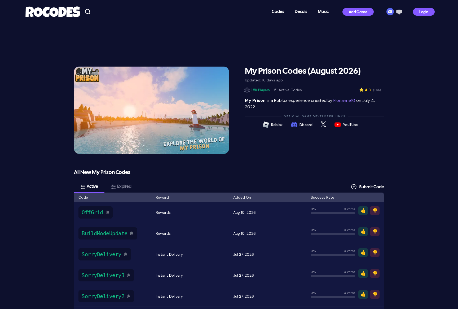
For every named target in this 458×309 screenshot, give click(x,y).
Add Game (358, 12)
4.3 (370, 90)
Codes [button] (278, 12)
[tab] (89, 187)
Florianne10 (344, 100)
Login (423, 12)
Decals (301, 12)
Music (323, 12)
